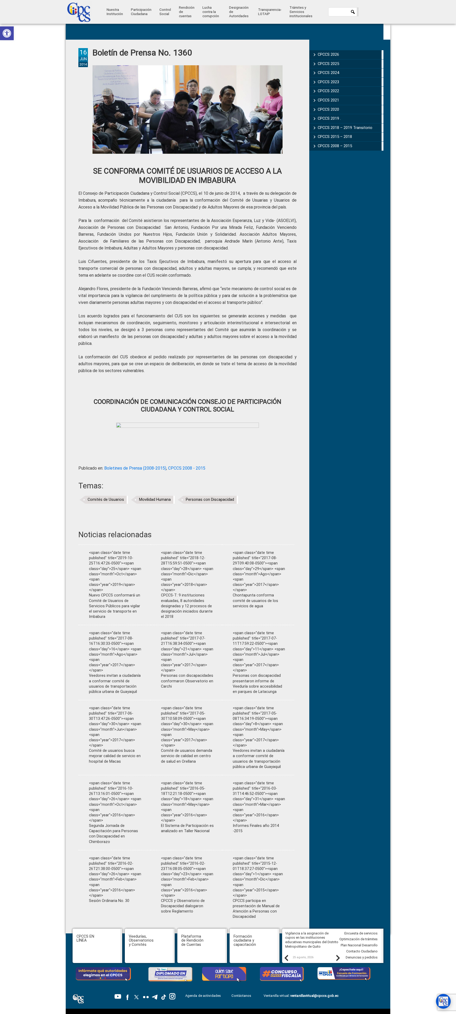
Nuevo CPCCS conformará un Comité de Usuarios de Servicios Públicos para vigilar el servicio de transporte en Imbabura (114, 606)
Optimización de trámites (358, 939)
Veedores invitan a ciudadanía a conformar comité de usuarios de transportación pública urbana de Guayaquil (115, 683)
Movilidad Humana (155, 499)
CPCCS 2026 (328, 54)
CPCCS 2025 (328, 63)
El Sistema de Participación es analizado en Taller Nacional (187, 828)
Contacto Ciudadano (362, 951)
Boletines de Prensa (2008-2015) (135, 468)
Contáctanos (241, 996)
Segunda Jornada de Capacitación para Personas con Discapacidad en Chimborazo (113, 833)
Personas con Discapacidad (210, 499)
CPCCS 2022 (328, 91)
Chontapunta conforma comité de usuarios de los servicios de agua (255, 600)
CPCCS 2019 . (329, 118)
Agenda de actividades (203, 996)
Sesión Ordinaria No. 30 (109, 901)
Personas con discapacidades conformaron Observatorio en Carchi (187, 680)
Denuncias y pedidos (362, 957)
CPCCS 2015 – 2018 (335, 136)
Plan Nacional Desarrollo (359, 945)
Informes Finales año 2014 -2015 (256, 828)
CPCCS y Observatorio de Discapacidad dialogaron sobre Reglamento (183, 906)
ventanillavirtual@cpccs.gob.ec (314, 996)
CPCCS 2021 (328, 100)
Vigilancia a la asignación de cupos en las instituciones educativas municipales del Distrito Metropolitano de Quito (311, 939)
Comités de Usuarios (106, 499)
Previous (286, 958)
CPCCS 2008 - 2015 (186, 468)
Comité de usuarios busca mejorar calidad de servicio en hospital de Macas (115, 755)
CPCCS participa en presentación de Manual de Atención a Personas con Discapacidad (256, 909)
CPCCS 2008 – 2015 (335, 145)
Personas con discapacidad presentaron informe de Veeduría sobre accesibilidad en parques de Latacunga (257, 683)
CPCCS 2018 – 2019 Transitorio (345, 127)
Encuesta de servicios (361, 933)
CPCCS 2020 (328, 109)
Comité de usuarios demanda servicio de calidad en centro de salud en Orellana (186, 755)
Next (338, 958)
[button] (7, 33)
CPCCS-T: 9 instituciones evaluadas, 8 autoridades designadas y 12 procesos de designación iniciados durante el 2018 (187, 606)
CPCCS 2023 (328, 82)
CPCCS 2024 (328, 72)
